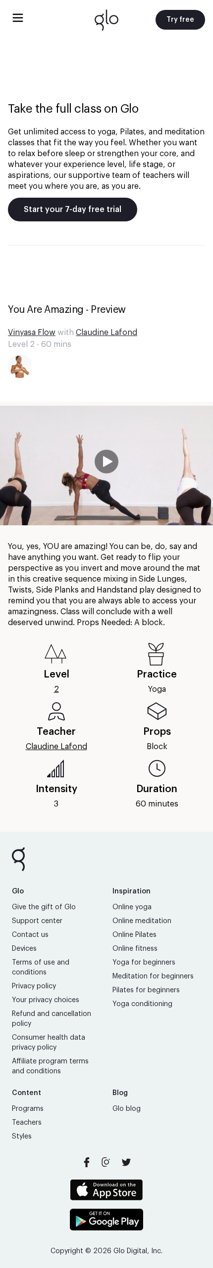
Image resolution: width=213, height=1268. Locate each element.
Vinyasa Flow (31, 333)
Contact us (30, 934)
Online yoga (132, 907)
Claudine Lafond (106, 333)
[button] (106, 465)
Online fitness (135, 948)
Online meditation (141, 921)
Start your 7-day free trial (72, 209)
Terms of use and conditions (40, 967)
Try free (180, 19)
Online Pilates (134, 934)
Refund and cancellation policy (51, 1019)
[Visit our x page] (126, 1162)
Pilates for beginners (146, 990)
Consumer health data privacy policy (48, 1042)
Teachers (27, 1122)
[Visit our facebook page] (87, 1162)
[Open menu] (18, 18)
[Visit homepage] (106, 20)
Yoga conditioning (142, 1004)
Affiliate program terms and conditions (50, 1066)
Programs (28, 1108)
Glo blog (126, 1108)
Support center (37, 921)
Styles (22, 1136)
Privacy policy (34, 986)
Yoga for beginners (143, 962)
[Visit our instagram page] (106, 1162)
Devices (24, 948)
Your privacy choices (45, 1000)
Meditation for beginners (153, 976)
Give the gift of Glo (44, 907)
